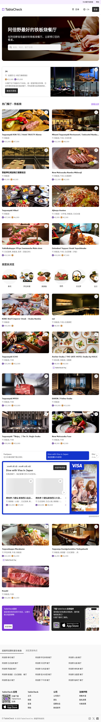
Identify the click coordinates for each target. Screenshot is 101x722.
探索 (29, 700)
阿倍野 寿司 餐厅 (8, 657)
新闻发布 (56, 708)
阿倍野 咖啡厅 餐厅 (76, 680)
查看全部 (95, 104)
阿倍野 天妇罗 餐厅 (42, 663)
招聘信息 (56, 704)
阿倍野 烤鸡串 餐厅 (76, 669)
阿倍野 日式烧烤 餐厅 (10, 663)
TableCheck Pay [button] (60, 368)
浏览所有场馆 (60, 467)
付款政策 (82, 704)
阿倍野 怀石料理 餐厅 (43, 657)
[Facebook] (97, 718)
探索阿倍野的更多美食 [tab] (12, 650)
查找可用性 (11, 91)
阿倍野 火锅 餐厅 (75, 657)
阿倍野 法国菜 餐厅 (76, 674)
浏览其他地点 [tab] (31, 650)
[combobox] (34, 47)
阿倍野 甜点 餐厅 (8, 680)
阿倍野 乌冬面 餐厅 (42, 669)
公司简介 (56, 696)
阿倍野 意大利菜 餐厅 (43, 674)
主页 (29, 696)
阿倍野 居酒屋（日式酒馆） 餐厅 (14, 674)
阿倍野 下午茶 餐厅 (42, 680)
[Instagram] (89, 718)
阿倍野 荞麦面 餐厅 (9, 669)
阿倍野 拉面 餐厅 (75, 663)
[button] (62, 138)
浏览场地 (8, 626)
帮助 (97, 2)
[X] (93, 718)
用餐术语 (82, 696)
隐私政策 (82, 700)
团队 (55, 700)
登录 (96, 9)
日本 (77, 9)
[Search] (10, 47)
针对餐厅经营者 (88, 2)
